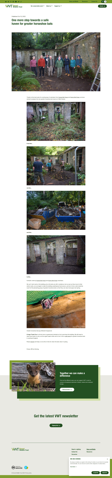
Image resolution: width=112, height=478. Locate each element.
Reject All (104, 472)
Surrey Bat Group (74, 97)
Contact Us (94, 1)
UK (105, 1)
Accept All (95, 472)
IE (102, 1)
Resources (85, 1)
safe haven (68, 336)
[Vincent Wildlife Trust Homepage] (14, 6)
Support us (57, 6)
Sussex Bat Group (63, 97)
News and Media (73, 1)
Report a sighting (76, 449)
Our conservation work (37, 6)
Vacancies (74, 454)
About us (48, 6)
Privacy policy (28, 473)
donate (32, 341)
